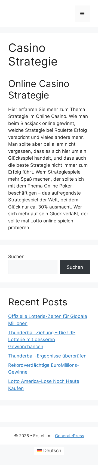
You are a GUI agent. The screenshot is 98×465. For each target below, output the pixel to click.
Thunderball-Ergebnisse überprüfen (47, 356)
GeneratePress (69, 435)
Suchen (16, 256)
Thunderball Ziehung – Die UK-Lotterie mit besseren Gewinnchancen (41, 339)
